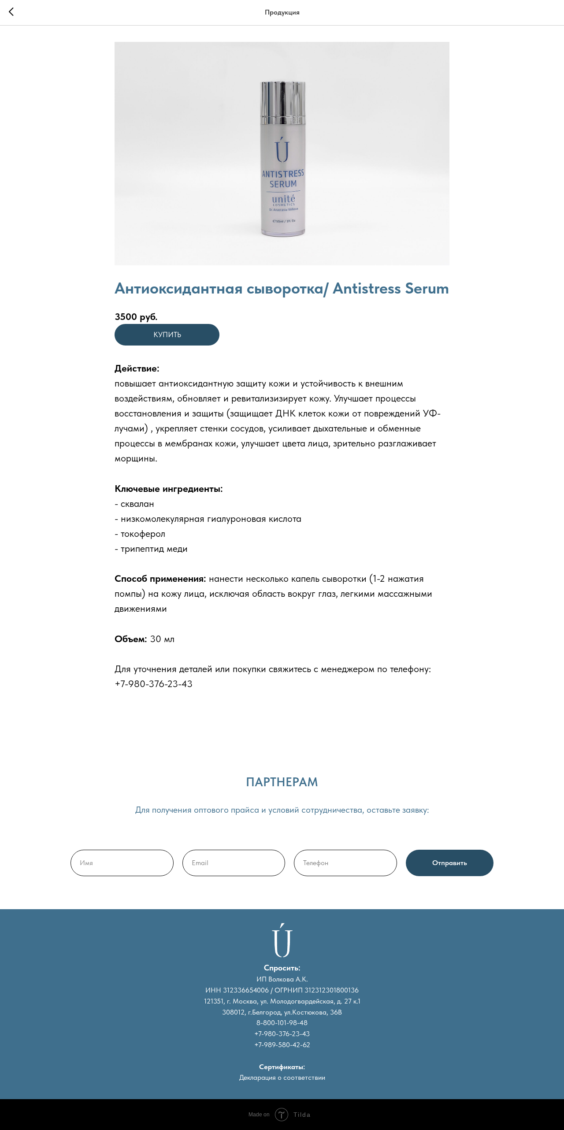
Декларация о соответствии (282, 1077)
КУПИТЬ (167, 334)
